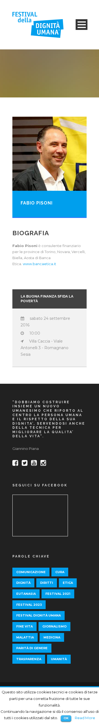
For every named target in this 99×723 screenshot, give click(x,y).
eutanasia (26, 594)
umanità (59, 659)
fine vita (24, 626)
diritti (46, 583)
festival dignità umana (38, 615)
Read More (85, 718)
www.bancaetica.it (39, 264)
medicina (51, 637)
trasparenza (28, 659)
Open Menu (81, 24)
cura (59, 572)
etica (68, 583)
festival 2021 (57, 594)
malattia (25, 637)
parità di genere (32, 648)
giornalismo (54, 626)
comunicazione (31, 572)
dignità (23, 583)
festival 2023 (29, 605)
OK (66, 718)
